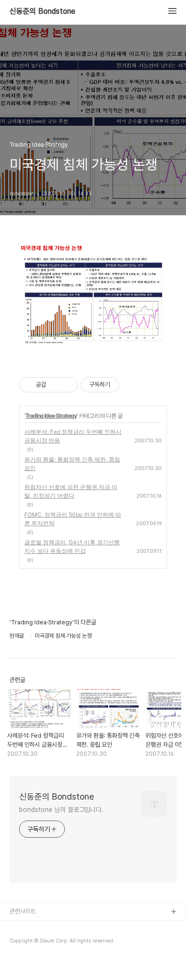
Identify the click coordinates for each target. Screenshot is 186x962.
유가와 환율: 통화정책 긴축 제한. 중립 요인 (72, 463)
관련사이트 (23, 911)
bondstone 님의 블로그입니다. (61, 809)
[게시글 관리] (67, 385)
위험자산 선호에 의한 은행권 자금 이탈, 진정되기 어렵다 (70, 491)
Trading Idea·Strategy (51, 415)
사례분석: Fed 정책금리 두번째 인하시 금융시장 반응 (73, 436)
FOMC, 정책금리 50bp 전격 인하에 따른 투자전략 (72, 519)
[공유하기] (55, 385)
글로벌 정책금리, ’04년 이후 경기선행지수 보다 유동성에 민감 (72, 546)
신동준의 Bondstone (42, 11)
